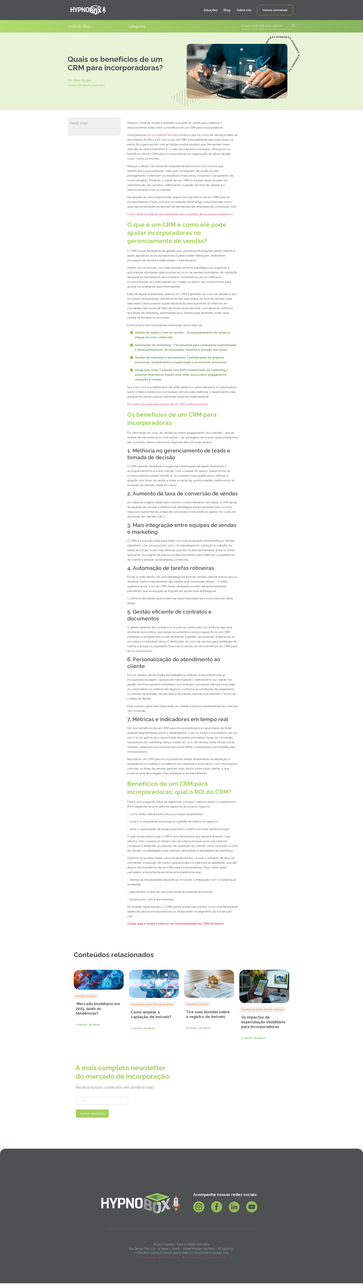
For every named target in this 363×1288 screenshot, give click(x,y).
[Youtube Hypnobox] (251, 1211)
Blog (226, 10)
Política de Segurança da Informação (205, 1257)
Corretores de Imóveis (141, 1004)
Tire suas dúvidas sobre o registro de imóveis (208, 1014)
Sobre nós (244, 10)
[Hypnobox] (88, 10)
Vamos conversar (275, 10)
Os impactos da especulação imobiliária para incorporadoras (263, 1022)
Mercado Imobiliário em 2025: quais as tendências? (98, 1009)
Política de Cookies (171, 1257)
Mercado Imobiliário (86, 996)
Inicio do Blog (79, 26)
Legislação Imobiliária (197, 1004)
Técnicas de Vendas (163, 1004)
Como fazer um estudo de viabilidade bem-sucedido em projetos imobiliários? (180, 214)
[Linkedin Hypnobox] (234, 1211)
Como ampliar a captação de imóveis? (151, 1014)
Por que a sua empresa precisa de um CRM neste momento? (167, 404)
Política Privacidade (148, 1257)
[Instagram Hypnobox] (198, 1211)
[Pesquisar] (290, 25)
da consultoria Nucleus (162, 135)
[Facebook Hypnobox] (216, 1211)
